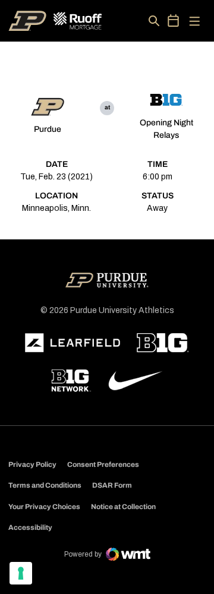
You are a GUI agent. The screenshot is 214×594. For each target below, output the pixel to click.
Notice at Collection (123, 507)
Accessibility (30, 527)
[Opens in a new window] (72, 342)
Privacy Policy (32, 464)
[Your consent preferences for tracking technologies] (21, 573)
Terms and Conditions (44, 485)
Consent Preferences (103, 464)
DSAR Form (112, 485)
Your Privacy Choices (44, 507)
